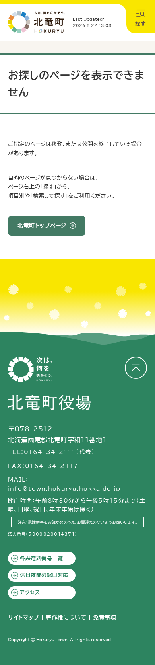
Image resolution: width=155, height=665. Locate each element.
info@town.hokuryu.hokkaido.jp (64, 488)
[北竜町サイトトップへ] (36, 22)
